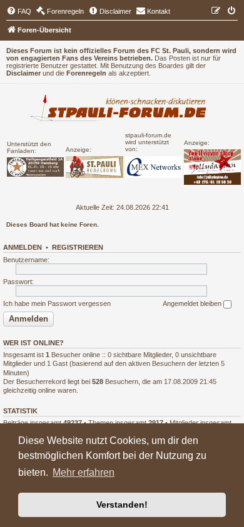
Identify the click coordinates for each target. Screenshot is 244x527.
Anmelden (22, 247)
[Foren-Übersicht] (122, 109)
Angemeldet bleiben (193, 303)
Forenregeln (86, 73)
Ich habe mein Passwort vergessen (57, 303)
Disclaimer (23, 73)
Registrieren (77, 247)
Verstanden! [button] (122, 505)
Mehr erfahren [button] (83, 472)
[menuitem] (18, 11)
